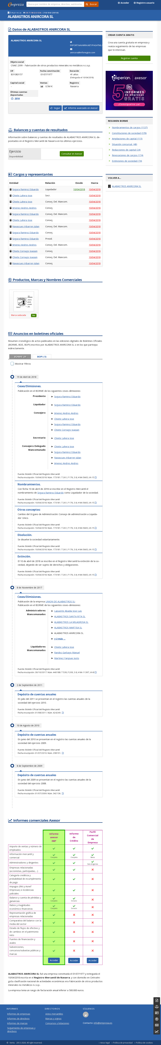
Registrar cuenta (129, 58)
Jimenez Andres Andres (24, 207)
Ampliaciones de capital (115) (127, 138)
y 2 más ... (59, 638)
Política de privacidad (123, 1042)
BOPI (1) (41, 356)
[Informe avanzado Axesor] (156, 1031)
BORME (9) (20, 356)
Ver (33, 315)
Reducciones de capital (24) (126, 149)
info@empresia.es (103, 1022)
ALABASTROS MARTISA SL (68, 627)
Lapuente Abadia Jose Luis (68, 610)
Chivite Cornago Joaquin (24, 251)
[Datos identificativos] (156, 1000)
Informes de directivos (18, 1018)
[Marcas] (156, 1019)
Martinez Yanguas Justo (66, 658)
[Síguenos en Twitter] (85, 1015)
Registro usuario (145, 2)
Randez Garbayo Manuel (67, 652)
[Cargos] (156, 1013)
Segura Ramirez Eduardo (25, 189)
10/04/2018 (79, 189)
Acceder (124, 2)
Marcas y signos (53, 1018)
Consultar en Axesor (71, 153)
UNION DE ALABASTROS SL (60, 601)
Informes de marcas (17, 1023)
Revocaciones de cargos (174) (127, 155)
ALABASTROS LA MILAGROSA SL (71, 622)
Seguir (56, 107)
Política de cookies (144, 1042)
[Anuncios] (156, 1025)
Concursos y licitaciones (57, 1023)
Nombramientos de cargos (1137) (130, 127)
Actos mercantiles (54, 1013)
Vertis (12, 1042)
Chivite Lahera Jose (22, 195)
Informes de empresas (18, 1013)
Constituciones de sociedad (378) (129, 133)
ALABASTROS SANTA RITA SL (69, 616)
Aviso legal (105, 1042)
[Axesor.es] (129, 90)
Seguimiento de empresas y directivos (21, 1030)
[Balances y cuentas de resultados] (156, 1007)
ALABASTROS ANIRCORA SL (126, 186)
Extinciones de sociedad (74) (127, 160)
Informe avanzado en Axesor (82, 107)
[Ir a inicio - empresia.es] (16, 4)
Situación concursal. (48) (124, 144)
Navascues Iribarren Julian (25, 226)
